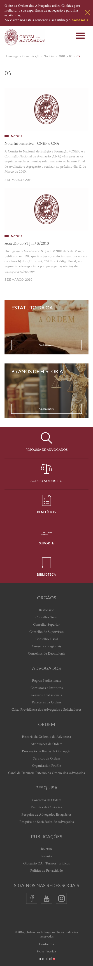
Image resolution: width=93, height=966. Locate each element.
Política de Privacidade (46, 870)
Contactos (46, 944)
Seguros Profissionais (46, 695)
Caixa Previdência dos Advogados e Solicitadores (46, 709)
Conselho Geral (46, 617)
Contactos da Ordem (46, 800)
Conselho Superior (46, 624)
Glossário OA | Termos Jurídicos (46, 863)
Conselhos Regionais (46, 646)
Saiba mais (80, 20)
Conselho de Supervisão (46, 631)
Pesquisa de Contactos (47, 807)
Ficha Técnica (46, 951)
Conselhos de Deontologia (46, 653)
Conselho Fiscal (46, 639)
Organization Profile (46, 765)
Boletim (46, 849)
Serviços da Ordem (46, 758)
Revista (46, 856)
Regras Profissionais (46, 680)
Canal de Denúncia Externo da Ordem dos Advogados (46, 773)
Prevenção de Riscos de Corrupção (46, 751)
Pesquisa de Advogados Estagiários (46, 814)
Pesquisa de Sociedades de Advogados (46, 821)
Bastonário (46, 610)
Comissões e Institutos (46, 688)
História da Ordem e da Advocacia (46, 736)
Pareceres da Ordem (46, 702)
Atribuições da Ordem (47, 744)
